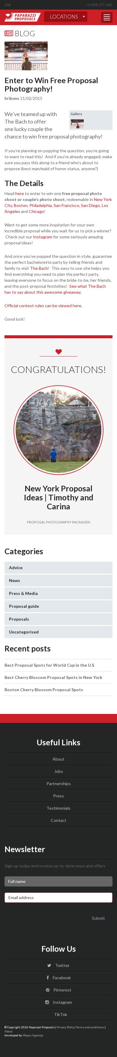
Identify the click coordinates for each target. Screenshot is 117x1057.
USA (7, 5)
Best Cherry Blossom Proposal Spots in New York (53, 677)
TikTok (60, 1014)
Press (58, 795)
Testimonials (58, 808)
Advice (15, 567)
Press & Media (23, 593)
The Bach (39, 268)
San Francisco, (67, 205)
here (19, 193)
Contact (58, 820)
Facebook (61, 977)
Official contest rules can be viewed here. (43, 305)
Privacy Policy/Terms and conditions (80, 1027)
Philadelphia (40, 205)
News (14, 580)
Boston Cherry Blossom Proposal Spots (43, 689)
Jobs (58, 771)
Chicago (36, 211)
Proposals (19, 619)
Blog (24, 33)
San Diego (90, 205)
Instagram (42, 236)
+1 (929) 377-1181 (99, 5)
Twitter (62, 965)
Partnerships (58, 783)
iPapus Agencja (32, 1035)
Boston (20, 205)
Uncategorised (24, 631)
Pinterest (61, 989)
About (58, 758)
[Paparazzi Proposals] (22, 17)
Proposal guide (24, 606)
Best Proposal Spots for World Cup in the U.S (49, 665)
